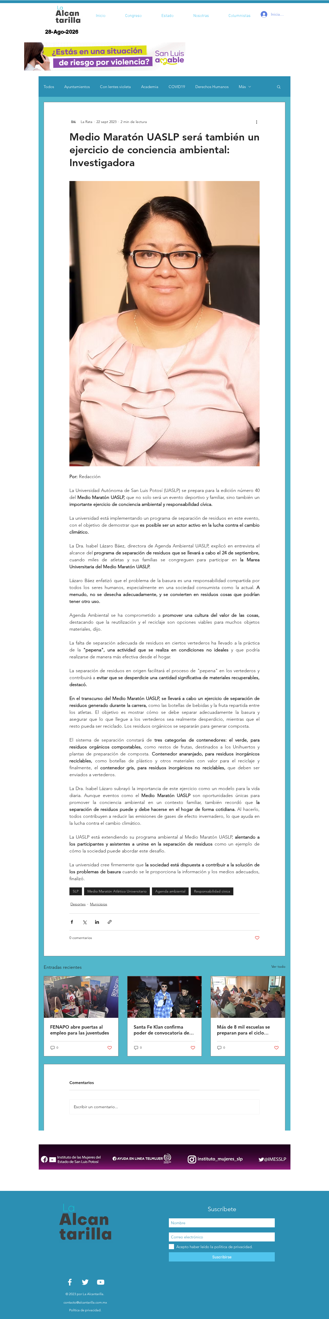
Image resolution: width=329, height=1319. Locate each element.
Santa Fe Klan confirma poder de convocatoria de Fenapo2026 (161, 1030)
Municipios (98, 904)
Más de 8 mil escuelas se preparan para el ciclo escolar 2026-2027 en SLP (245, 1030)
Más (242, 86)
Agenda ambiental (170, 891)
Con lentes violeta (115, 86)
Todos (49, 86)
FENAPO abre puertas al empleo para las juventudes (79, 1030)
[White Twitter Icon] (85, 1282)
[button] (104, 56)
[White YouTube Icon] (100, 1282)
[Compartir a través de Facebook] (71, 921)
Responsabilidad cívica (212, 891)
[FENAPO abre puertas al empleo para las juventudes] (81, 997)
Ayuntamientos (77, 86)
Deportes (78, 904)
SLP (76, 891)
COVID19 (177, 86)
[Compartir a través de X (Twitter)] (84, 921)
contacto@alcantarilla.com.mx (85, 1302)
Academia (149, 86)
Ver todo (278, 966)
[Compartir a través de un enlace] (109, 921)
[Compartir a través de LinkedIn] (97, 921)
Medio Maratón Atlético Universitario (117, 891)
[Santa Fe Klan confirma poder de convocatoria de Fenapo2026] (164, 997)
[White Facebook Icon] (69, 1282)
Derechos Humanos (212, 86)
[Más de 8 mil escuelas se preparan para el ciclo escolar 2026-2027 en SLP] (248, 997)
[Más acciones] (256, 122)
